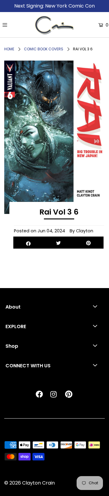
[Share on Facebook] (28, 243)
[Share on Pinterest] (89, 243)
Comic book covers (43, 49)
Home (9, 49)
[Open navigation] (17, 25)
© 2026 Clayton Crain (29, 482)
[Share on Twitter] (58, 243)
